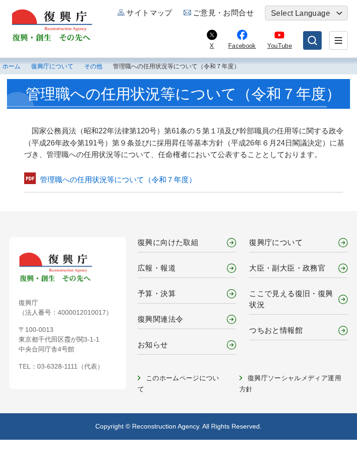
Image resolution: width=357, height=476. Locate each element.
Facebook (242, 45)
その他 (93, 66)
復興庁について (52, 66)
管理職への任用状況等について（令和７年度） (118, 180)
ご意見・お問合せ (223, 13)
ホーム (11, 66)
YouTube (279, 45)
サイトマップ (149, 13)
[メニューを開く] (338, 40)
